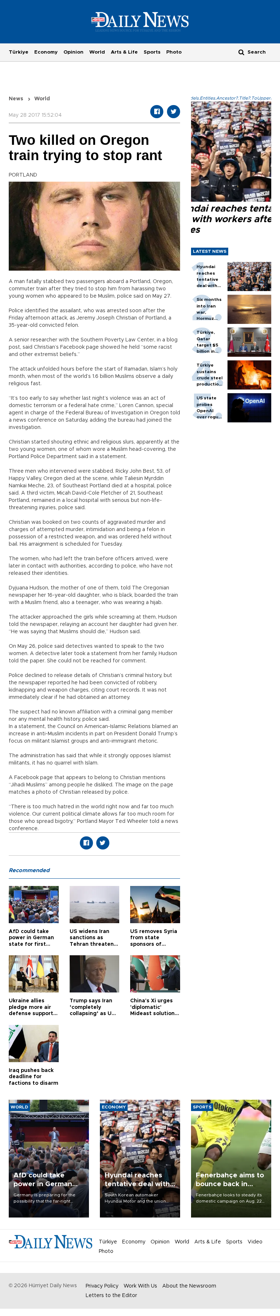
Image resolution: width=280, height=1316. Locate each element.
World (97, 52)
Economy (46, 52)
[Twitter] (173, 111)
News (16, 98)
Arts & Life (124, 52)
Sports (152, 52)
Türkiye (18, 52)
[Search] (241, 52)
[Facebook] (156, 111)
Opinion (73, 52)
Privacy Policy (102, 1286)
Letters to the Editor (111, 1295)
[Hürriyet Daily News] (140, 21)
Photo (174, 52)
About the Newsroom (189, 1286)
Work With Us (140, 1286)
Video (255, 1242)
